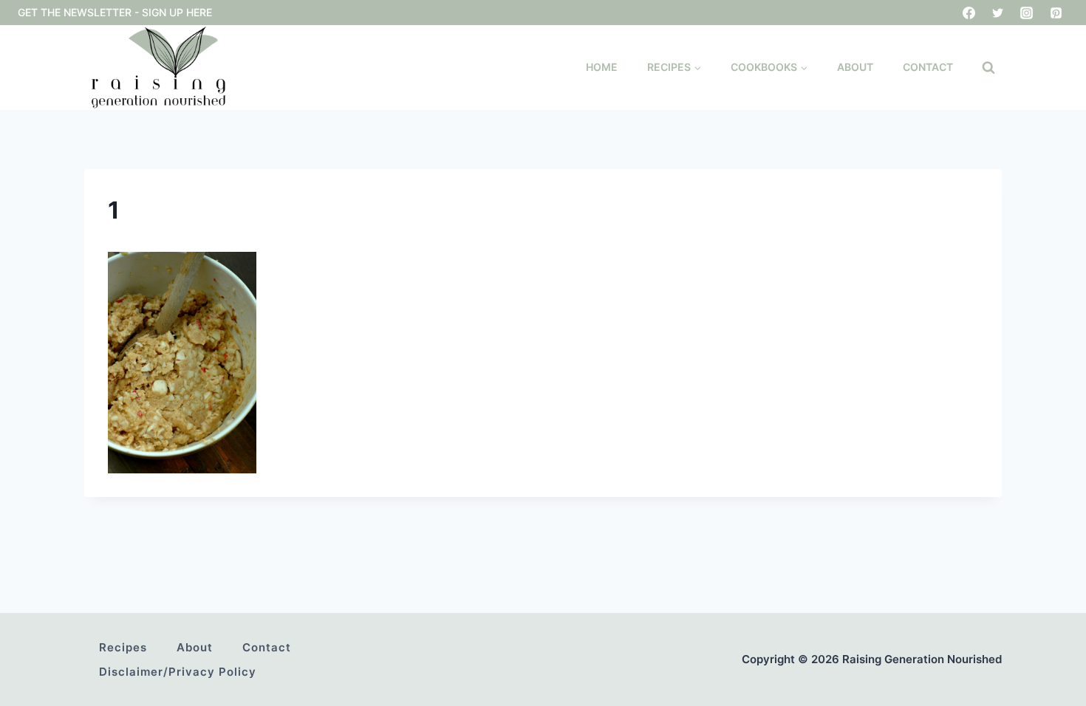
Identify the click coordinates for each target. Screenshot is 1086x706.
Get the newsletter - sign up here (115, 12)
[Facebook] (969, 12)
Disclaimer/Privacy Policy (177, 672)
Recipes (123, 647)
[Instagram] (1026, 12)
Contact (928, 67)
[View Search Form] (988, 68)
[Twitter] (998, 12)
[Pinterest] (1055, 12)
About (855, 67)
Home (602, 67)
